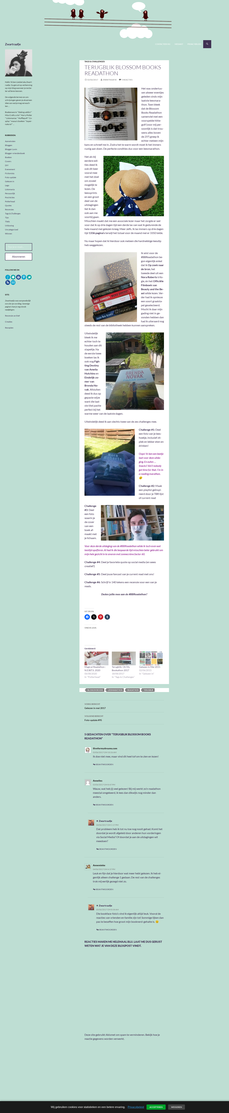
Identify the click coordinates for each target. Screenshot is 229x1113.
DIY (7, 165)
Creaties (8, 321)
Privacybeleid (194, 44)
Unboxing (9, 225)
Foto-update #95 (93, 718)
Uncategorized (11, 229)
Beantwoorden (104, 764)
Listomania (10, 189)
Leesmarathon (115, 690)
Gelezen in (9, 181)
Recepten (9, 327)
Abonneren (18, 256)
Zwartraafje (13, 44)
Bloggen (8, 145)
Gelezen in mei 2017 (95, 706)
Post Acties (10, 197)
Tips (7, 217)
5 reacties (127, 79)
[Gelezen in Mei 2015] (151, 658)
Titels (7, 221)
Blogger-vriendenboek (15, 153)
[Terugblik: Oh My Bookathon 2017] (124, 658)
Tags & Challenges (94, 61)
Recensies (9, 209)
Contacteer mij (162, 44)
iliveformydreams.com (105, 748)
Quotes (8, 205)
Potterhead (10, 201)
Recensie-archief (12, 315)
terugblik (148, 690)
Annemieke (99, 865)
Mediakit (179, 44)
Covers (8, 161)
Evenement (10, 169)
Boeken (8, 157)
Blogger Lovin (11, 149)
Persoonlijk (10, 193)
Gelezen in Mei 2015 (149, 666)
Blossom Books (95, 690)
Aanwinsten (10, 141)
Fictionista (9, 173)
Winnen (8, 233)
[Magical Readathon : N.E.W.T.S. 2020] (96, 658)
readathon (133, 690)
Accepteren (156, 1107)
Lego (7, 185)
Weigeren (176, 1107)
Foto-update (10, 177)
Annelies (97, 780)
